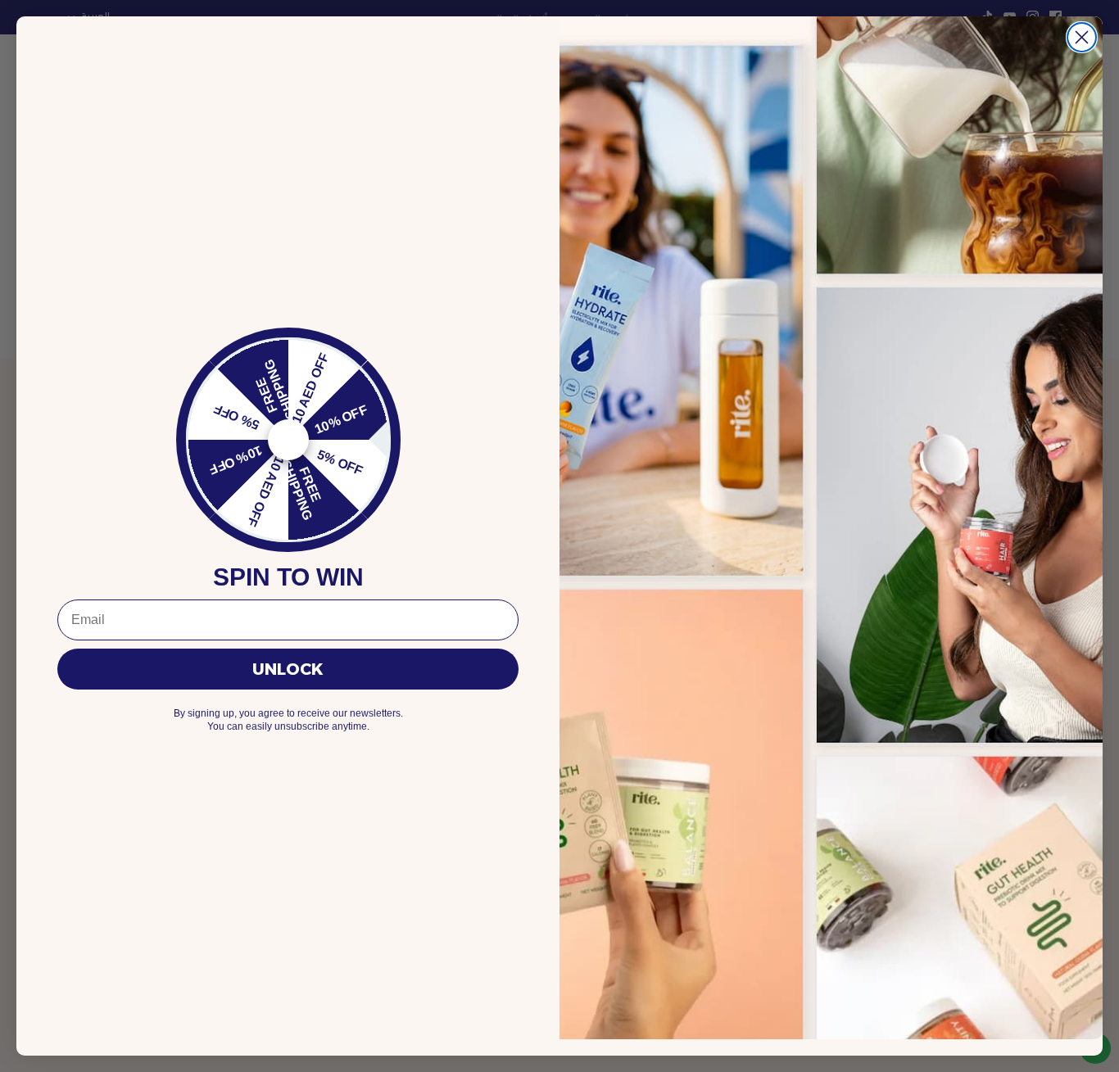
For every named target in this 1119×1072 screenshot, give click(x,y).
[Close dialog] (1081, 37)
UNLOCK (288, 669)
